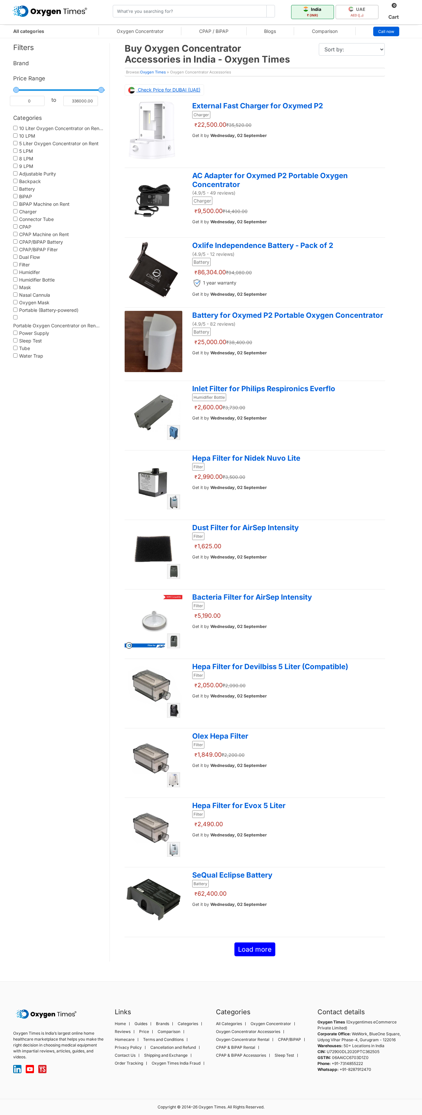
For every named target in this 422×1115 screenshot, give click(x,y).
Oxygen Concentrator (140, 31)
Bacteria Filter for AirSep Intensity (252, 597)
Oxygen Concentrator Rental (242, 1039)
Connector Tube (36, 219)
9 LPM (26, 166)
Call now (386, 31)
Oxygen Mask (34, 302)
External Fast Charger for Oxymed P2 (257, 105)
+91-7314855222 (347, 1063)
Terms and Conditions (163, 1039)
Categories (188, 1023)
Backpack (30, 181)
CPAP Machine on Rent (44, 234)
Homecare (125, 1039)
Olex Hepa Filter (220, 736)
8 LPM (26, 158)
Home (120, 1023)
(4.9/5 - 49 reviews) (213, 193)
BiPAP (25, 196)
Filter (24, 264)
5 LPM (26, 151)
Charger (28, 211)
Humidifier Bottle (37, 280)
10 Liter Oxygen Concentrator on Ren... (61, 128)
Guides (141, 1023)
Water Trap (31, 356)
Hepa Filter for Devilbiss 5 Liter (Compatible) (270, 666)
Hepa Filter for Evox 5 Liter (239, 805)
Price (144, 1031)
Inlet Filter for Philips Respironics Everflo (263, 388)
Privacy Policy (128, 1047)
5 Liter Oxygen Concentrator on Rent (59, 143)
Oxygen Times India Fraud (176, 1063)
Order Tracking (129, 1063)
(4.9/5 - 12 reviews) (213, 254)
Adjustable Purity (37, 174)
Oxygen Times (153, 72)
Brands (162, 1023)
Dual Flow (29, 257)
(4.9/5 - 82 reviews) (213, 324)
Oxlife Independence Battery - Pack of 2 (262, 245)
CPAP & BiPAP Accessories (241, 1055)
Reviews (123, 1031)
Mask (25, 287)
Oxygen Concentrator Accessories (248, 1031)
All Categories (229, 1023)
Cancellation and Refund (173, 1047)
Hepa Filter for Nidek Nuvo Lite (246, 458)
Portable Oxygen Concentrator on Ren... (56, 325)
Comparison (325, 31)
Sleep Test (30, 340)
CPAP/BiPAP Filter (38, 249)
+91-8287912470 (355, 1069)
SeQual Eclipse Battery (232, 875)
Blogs (270, 31)
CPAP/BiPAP (289, 1039)
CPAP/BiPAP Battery (41, 242)
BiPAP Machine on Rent (44, 204)
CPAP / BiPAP (213, 31)
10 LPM (27, 136)
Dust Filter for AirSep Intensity (245, 527)
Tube (24, 348)
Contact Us (125, 1055)
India (314, 12)
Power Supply (34, 333)
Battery (27, 189)
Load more (255, 949)
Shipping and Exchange (166, 1055)
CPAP (25, 227)
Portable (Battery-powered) (48, 310)
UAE (358, 12)
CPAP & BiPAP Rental (235, 1047)
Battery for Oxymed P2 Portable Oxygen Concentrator (287, 315)
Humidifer (29, 272)
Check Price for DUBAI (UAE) (168, 90)
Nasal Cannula (34, 295)
